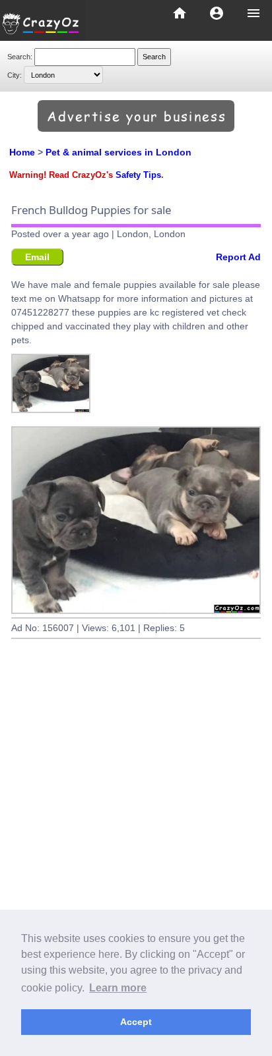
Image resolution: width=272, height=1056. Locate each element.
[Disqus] (136, 849)
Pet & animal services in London (118, 152)
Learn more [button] (118, 987)
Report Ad (238, 257)
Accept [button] (136, 1021)
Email (37, 257)
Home (22, 152)
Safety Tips (138, 175)
